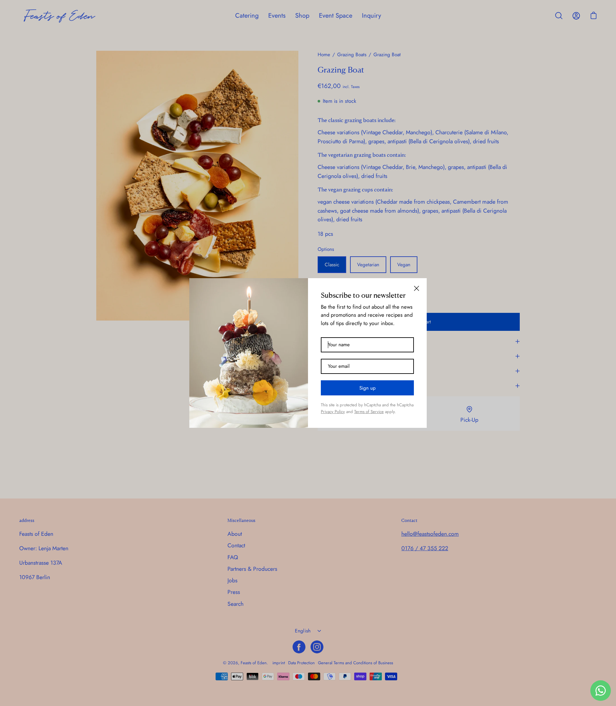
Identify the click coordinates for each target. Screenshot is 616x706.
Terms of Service (369, 412)
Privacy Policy (333, 412)
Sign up (367, 388)
